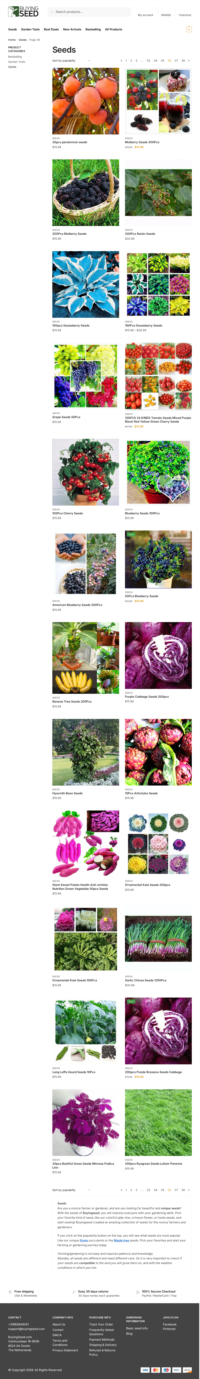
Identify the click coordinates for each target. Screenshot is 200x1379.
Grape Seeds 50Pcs (66, 417)
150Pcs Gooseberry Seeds (143, 325)
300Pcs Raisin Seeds (140, 234)
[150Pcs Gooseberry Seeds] (158, 284)
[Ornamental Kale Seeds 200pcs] (158, 843)
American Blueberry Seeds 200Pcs (77, 605)
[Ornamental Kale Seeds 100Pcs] (85, 939)
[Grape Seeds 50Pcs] (85, 376)
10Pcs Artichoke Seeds (141, 793)
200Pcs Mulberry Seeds (69, 234)
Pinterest (169, 1329)
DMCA (57, 1335)
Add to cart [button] (85, 154)
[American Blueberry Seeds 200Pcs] (85, 564)
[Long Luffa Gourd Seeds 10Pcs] (85, 1031)
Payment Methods (101, 1339)
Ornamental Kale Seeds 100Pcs (74, 980)
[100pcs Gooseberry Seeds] (85, 284)
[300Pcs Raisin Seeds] (158, 192)
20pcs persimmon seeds (69, 142)
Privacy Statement (65, 1350)
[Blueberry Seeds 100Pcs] (158, 472)
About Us (59, 1324)
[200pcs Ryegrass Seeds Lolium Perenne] (158, 1122)
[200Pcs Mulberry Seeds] (85, 192)
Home (12, 39)
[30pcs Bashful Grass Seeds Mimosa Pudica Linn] (85, 1122)
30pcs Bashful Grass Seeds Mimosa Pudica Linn (83, 1165)
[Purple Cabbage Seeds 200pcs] (158, 655)
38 (183, 60)
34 (155, 60)
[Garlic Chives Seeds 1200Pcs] (158, 939)
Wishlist (166, 15)
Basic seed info (137, 1328)
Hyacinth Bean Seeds (67, 793)
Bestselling (15, 56)
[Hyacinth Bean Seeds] (85, 752)
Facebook (170, 1324)
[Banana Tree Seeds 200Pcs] (85, 658)
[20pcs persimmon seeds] (85, 101)
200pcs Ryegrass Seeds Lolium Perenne (153, 1163)
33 (148, 60)
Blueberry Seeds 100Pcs (142, 513)
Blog (129, 1333)
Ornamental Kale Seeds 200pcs (147, 885)
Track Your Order (101, 1324)
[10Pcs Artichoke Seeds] (158, 752)
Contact (58, 1330)
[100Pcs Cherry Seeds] (85, 472)
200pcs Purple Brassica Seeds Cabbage (153, 1072)
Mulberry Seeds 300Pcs (142, 142)
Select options (158, 154)
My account (145, 15)
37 (176, 60)
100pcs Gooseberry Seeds (70, 325)
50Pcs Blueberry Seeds (141, 596)
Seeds (23, 39)
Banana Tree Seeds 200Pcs (72, 701)
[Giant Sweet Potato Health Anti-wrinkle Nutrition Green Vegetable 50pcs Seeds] (85, 843)
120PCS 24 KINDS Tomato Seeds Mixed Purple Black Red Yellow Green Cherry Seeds (158, 420)
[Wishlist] (113, 74)
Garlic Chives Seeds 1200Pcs (145, 980)
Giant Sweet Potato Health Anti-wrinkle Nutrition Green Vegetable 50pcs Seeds (80, 887)
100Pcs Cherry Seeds (67, 513)
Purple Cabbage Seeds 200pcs (147, 696)
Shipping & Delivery (103, 1345)
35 (162, 60)
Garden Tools (16, 61)
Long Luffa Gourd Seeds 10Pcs (73, 1072)
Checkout (185, 15)
